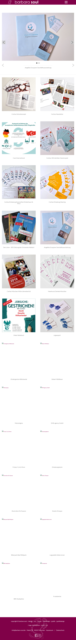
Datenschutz (60, 630)
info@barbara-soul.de (18, 630)
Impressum (49, 630)
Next (72, 42)
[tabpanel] (38, 37)
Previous (4, 42)
